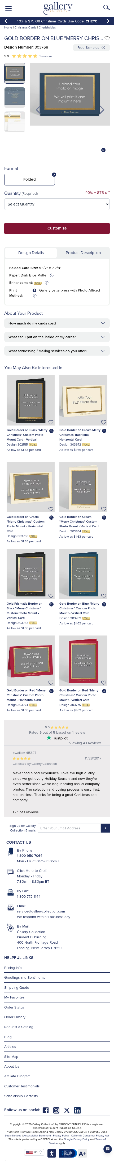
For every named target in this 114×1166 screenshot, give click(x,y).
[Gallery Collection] (58, 8)
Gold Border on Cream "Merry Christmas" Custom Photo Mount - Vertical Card (79, 521)
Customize (57, 228)
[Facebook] (47, 1109)
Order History (14, 1016)
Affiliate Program (17, 1075)
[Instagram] (58, 1109)
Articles (10, 1046)
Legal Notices (13, 1135)
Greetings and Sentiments (24, 977)
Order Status (14, 1007)
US (35, 1152)
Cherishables (47, 27)
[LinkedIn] (77, 1109)
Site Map (11, 1056)
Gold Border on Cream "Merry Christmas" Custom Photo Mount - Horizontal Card (26, 523)
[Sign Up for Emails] (105, 828)
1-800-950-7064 (29, 855)
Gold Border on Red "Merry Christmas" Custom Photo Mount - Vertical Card (78, 695)
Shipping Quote (16, 987)
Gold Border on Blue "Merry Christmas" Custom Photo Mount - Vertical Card (79, 608)
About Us (11, 1066)
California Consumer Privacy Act (90, 1135)
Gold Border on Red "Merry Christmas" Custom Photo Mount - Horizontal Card (26, 695)
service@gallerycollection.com (41, 911)
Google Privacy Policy (76, 1139)
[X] (69, 1109)
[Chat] (107, 1149)
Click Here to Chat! (32, 870)
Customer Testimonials (22, 1085)
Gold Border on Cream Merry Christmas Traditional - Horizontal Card (79, 435)
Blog (8, 1036)
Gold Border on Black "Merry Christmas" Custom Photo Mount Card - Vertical (27, 435)
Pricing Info (13, 967)
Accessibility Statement (37, 1135)
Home (8, 27)
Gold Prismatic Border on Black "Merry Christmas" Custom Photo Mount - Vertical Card (24, 610)
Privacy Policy (61, 1135)
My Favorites (14, 997)
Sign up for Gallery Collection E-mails (23, 828)
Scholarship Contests (21, 1095)
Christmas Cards (25, 27)
